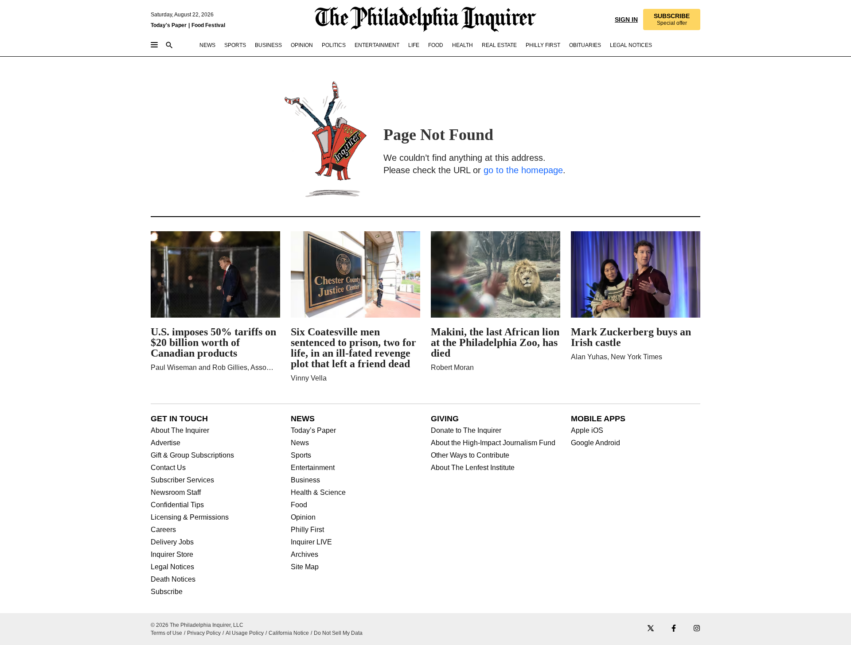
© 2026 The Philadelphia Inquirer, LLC (197, 625)
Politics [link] (334, 45)
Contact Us (168, 467)
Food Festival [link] (208, 25)
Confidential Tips (177, 505)
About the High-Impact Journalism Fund (493, 443)
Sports (301, 455)
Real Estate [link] (499, 45)
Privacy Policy (204, 633)
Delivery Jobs (172, 542)
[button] (671, 19)
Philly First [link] (543, 45)
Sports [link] (235, 45)
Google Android (595, 443)
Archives (304, 554)
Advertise (165, 443)
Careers (163, 529)
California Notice (289, 633)
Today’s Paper (313, 430)
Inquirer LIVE (311, 542)
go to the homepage (523, 170)
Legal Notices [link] (631, 45)
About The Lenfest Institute (473, 467)
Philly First (307, 529)
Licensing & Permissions (190, 517)
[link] (671, 19)
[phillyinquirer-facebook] (673, 629)
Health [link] (462, 45)
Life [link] (413, 45)
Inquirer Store (172, 554)
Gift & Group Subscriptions (192, 455)
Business (305, 480)
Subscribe (167, 591)
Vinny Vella (309, 378)
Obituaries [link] (585, 45)
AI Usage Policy (245, 633)
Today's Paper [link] (169, 25)
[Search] (169, 45)
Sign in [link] (625, 19)
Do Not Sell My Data (338, 633)
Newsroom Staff (176, 492)
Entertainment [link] (377, 45)
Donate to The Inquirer (466, 430)
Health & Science (318, 492)
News (300, 443)
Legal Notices (172, 567)
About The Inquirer (180, 430)
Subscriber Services (182, 480)
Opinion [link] (302, 45)
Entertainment (313, 467)
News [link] (207, 45)
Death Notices (173, 579)
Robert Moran (452, 367)
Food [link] (435, 45)
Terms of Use (166, 633)
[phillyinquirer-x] (650, 629)
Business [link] (268, 45)
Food (299, 505)
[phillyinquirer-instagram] (696, 629)
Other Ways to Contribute (470, 455)
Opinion (303, 517)
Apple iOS (587, 430)
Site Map (305, 567)
